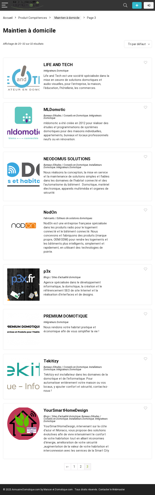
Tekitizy (51, 361)
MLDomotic (54, 109)
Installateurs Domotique (81, 418)
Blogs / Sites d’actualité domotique (62, 277)
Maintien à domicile (67, 17)
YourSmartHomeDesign (66, 410)
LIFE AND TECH (58, 64)
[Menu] (5, 5)
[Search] (125, 5)
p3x (47, 271)
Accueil (8, 17)
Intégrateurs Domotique (56, 70)
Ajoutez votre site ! (137, 5)
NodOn (50, 212)
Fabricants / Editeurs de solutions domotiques (68, 218)
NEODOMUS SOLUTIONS (67, 158)
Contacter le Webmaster (111, 489)
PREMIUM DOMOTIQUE (66, 316)
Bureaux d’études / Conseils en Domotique (66, 115)
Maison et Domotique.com (58, 489)
